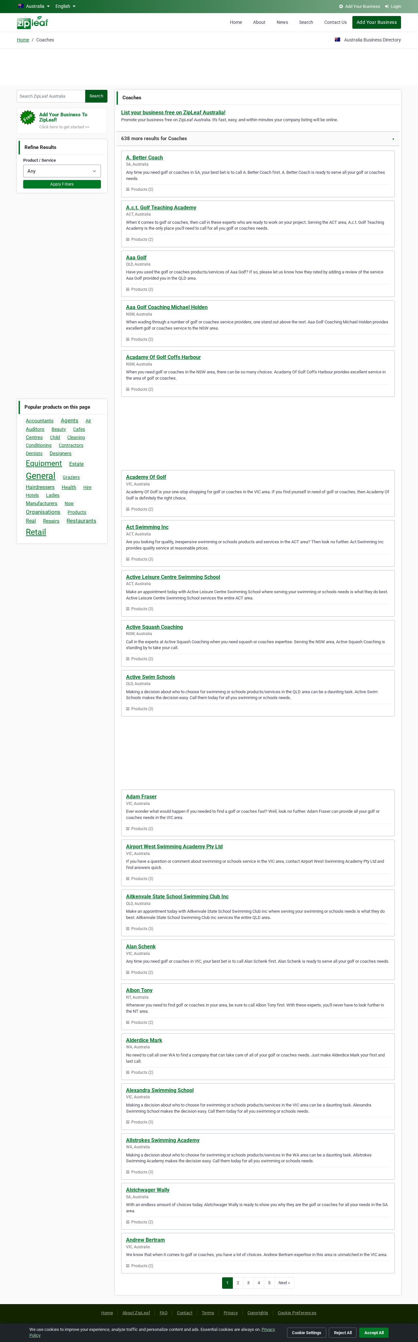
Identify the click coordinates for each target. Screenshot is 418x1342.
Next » (284, 1282)
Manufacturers (41, 503)
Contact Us (335, 22)
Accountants (40, 421)
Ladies (52, 495)
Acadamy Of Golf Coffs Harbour (163, 357)
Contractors (71, 445)
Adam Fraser (141, 797)
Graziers (71, 477)
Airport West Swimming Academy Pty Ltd (174, 846)
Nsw (69, 503)
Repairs (51, 521)
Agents (69, 420)
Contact (184, 1312)
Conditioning (39, 445)
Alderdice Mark (144, 1040)
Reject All (343, 1332)
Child (55, 437)
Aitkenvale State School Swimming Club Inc (177, 896)
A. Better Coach (144, 158)
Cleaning (76, 437)
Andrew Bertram (145, 1240)
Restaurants (81, 520)
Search (306, 22)
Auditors (35, 429)
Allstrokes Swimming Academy (163, 1140)
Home (236, 22)
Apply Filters (62, 184)
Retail (36, 532)
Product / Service (39, 160)
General (41, 476)
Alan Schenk (141, 946)
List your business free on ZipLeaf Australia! (173, 112)
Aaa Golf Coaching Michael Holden (167, 307)
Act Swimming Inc (147, 527)
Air (88, 420)
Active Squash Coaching (154, 627)
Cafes (79, 429)
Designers (61, 453)
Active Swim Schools (150, 677)
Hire (87, 487)
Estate (76, 464)
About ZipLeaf (136, 1312)
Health (69, 487)
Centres (34, 437)
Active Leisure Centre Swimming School (173, 577)
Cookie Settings (306, 1332)
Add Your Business (377, 22)
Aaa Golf (136, 257)
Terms (208, 1312)
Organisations (43, 512)
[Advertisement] (209, 66)
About (259, 22)
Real (31, 521)
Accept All (374, 1332)
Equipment (44, 463)
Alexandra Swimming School (160, 1090)
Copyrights (258, 1312)
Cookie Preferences (297, 1312)
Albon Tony (139, 990)
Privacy (231, 1312)
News (282, 22)
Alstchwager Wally (147, 1190)
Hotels (32, 495)
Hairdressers (40, 487)
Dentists (34, 453)
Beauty (59, 429)
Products (77, 512)
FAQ (164, 1312)
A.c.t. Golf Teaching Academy (161, 208)
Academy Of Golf (146, 477)
